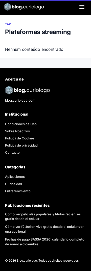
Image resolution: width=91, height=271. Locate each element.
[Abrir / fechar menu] (82, 7)
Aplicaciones (15, 176)
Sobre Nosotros (17, 131)
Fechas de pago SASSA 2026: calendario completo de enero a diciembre (44, 241)
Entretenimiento (18, 191)
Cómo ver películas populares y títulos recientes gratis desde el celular (43, 216)
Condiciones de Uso (21, 124)
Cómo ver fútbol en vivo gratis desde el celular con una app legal (44, 229)
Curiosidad (13, 184)
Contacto (12, 152)
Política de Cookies (20, 138)
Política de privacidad (21, 145)
